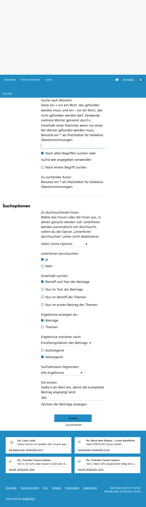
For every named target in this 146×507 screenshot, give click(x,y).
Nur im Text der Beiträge (64, 289)
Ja (46, 259)
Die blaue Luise (17, 449)
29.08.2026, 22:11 (34, 449)
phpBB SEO (28, 498)
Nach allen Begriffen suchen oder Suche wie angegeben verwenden (68, 156)
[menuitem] (128, 79)
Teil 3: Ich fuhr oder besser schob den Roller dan (42, 463)
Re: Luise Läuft (26, 440)
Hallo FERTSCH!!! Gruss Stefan (104, 444)
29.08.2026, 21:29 (101, 449)
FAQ (45, 488)
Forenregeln (72, 488)
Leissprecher (84, 449)
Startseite (11, 488)
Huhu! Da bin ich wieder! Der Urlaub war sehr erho (42, 444)
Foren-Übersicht (30, 488)
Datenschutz (90, 488)
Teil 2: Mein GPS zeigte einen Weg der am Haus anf (111, 463)
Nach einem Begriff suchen (65, 167)
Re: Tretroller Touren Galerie (34, 460)
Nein (49, 266)
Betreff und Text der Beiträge (67, 282)
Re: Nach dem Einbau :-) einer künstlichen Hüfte (111, 440)
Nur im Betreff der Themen (65, 297)
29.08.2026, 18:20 (26, 469)
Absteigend (54, 357)
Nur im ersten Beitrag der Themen (71, 305)
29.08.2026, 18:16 (94, 469)
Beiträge (51, 320)
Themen (51, 327)
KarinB (12, 469)
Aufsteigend (54, 350)
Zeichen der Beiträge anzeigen (64, 404)
